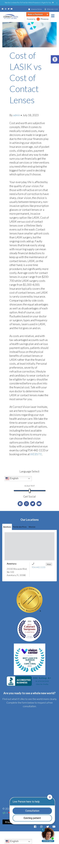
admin (17, 115)
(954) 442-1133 (52, 9)
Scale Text (29, 486)
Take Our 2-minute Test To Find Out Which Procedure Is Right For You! (28, 2)
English (13, 478)
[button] (55, 59)
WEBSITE (36, 454)
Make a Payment (35, 14)
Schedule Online (36, 9)
